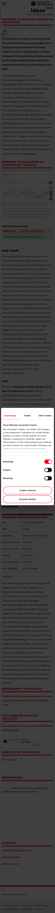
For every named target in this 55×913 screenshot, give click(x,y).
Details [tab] (27, 415)
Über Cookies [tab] (45, 415)
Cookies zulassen (27, 490)
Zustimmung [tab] (10, 415)
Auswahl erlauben (27, 499)
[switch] (48, 470)
